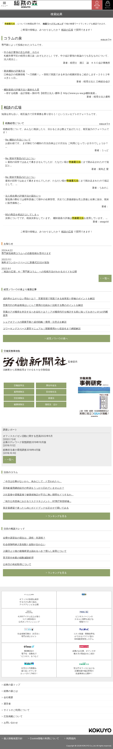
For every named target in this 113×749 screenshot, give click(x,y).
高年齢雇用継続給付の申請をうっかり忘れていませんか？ (33, 487)
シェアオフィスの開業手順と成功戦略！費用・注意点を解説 (35, 321)
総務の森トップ (12, 684)
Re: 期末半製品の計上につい (20, 158)
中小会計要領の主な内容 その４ (21, 52)
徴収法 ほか (51, 404)
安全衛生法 (51, 391)
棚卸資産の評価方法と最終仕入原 (21, 89)
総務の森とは (11, 690)
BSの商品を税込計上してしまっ (22, 214)
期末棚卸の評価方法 (14, 70)
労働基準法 (19, 385)
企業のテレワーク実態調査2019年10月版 (24, 442)
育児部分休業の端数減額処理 (18, 557)
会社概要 (8, 697)
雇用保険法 (19, 391)
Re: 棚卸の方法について (18, 139)
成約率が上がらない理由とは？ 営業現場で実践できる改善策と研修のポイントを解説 (49, 298)
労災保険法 (19, 398)
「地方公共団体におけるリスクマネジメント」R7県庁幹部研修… (37, 501)
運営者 (7, 703)
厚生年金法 (51, 385)
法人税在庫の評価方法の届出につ (23, 195)
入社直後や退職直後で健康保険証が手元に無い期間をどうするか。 (38, 494)
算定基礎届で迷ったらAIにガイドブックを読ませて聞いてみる (36, 507)
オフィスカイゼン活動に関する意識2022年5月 (28, 435)
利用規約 (71, 738)
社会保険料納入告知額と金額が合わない (24, 544)
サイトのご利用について (17, 709)
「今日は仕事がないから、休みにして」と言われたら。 (32, 481)
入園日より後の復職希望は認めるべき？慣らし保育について (35, 551)
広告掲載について (13, 716)
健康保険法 (19, 404)
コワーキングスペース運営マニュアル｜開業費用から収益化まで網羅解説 (42, 328)
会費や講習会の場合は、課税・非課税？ (24, 537)
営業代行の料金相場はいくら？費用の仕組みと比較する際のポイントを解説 (43, 305)
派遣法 (51, 398)
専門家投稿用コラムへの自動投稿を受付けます (26, 253)
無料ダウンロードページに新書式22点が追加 (25, 262)
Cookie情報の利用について (44, 738)
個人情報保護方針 (13, 738)
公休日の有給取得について (17, 564)
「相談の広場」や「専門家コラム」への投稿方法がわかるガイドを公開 (39, 271)
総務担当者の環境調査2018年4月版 (21, 449)
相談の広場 (67, 29)
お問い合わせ (11, 722)
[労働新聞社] (35, 361)
